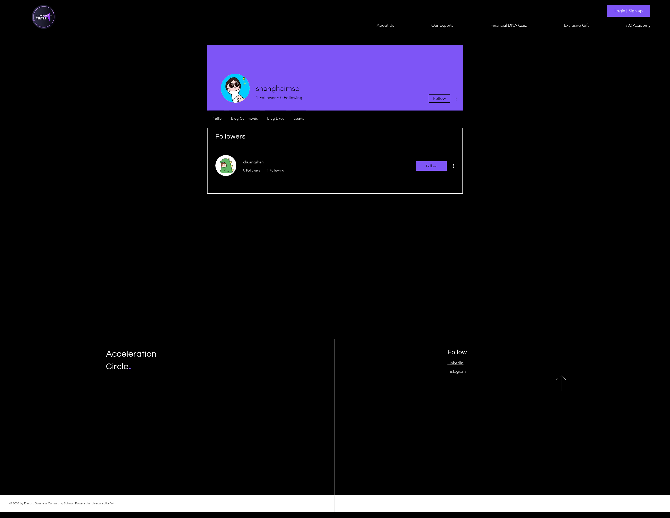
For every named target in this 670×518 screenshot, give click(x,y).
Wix (113, 503)
